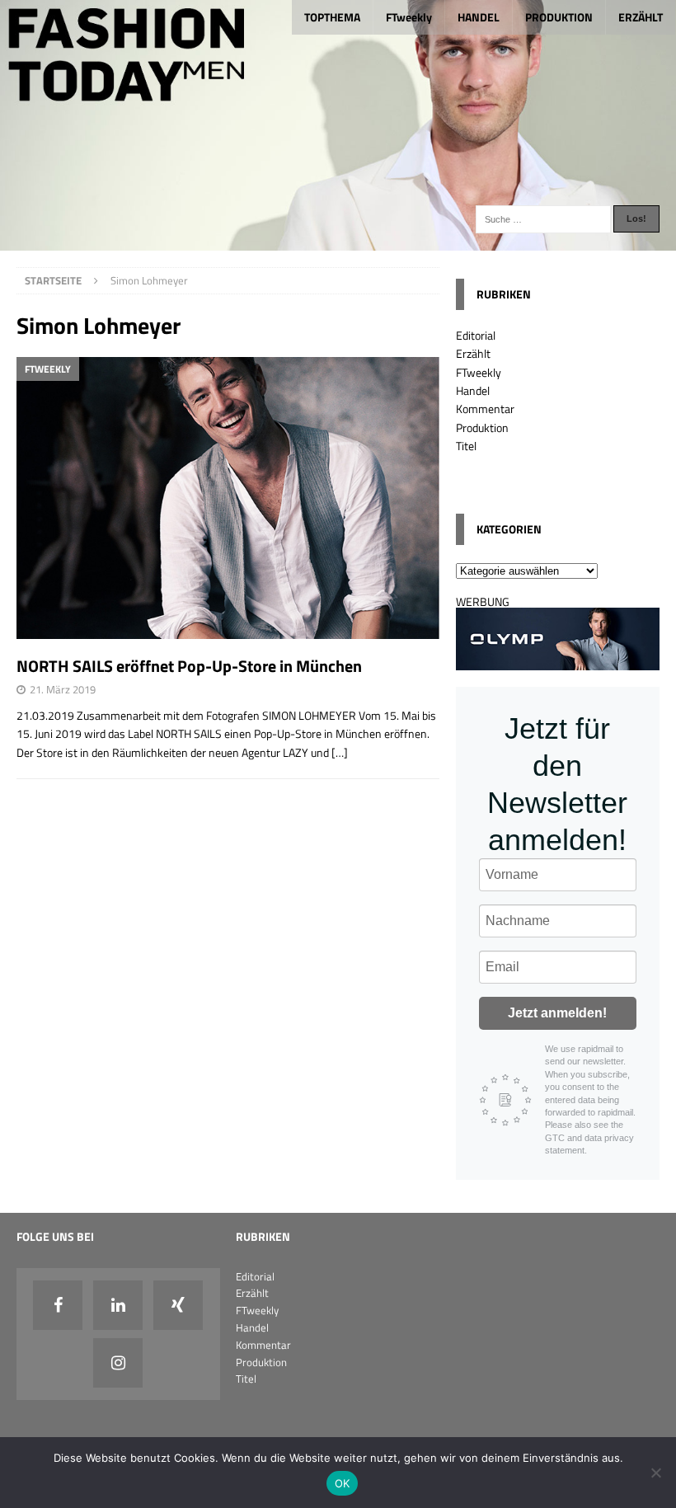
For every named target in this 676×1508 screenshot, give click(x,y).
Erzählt (473, 353)
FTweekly (409, 17)
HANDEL (479, 17)
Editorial (475, 335)
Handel (473, 390)
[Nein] (655, 1472)
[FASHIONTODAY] (338, 240)
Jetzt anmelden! (557, 1013)
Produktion (482, 427)
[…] (339, 752)
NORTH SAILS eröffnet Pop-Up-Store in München (189, 666)
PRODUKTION (559, 17)
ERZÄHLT (640, 17)
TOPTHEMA (332, 17)
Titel (466, 445)
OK (342, 1483)
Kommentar (485, 408)
